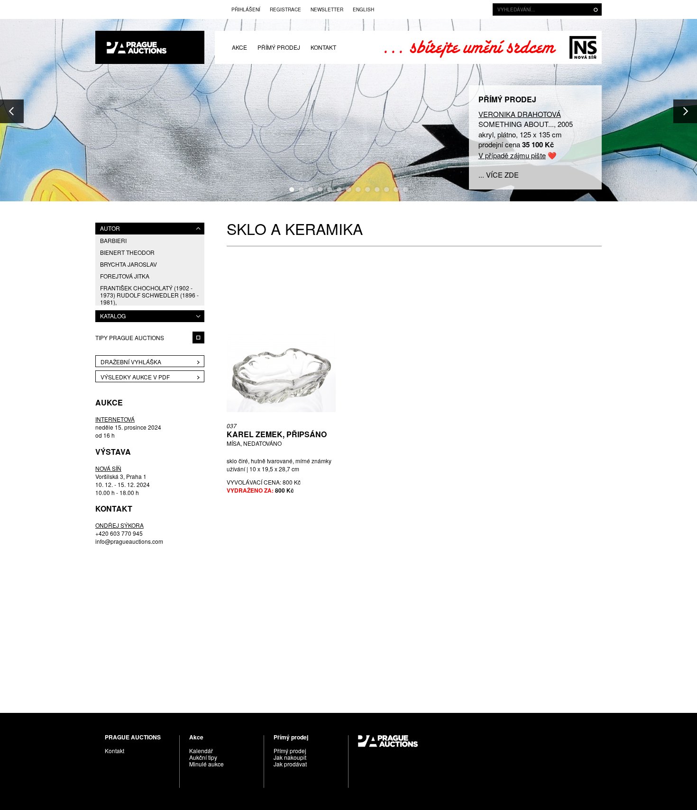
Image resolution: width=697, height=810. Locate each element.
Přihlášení (245, 9)
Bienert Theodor (127, 252)
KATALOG (113, 316)
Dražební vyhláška (131, 362)
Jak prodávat (290, 764)
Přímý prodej (278, 47)
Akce (239, 47)
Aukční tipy (203, 757)
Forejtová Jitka (124, 276)
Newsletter (327, 9)
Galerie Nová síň (583, 47)
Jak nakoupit (290, 757)
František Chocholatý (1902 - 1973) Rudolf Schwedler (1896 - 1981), (149, 295)
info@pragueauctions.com (129, 541)
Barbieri (113, 240)
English (363, 9)
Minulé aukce (206, 764)
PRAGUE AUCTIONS (149, 47)
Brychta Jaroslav (128, 264)
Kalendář (201, 751)
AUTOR (110, 228)
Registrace (285, 9)
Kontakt (323, 47)
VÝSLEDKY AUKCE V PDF (135, 377)
